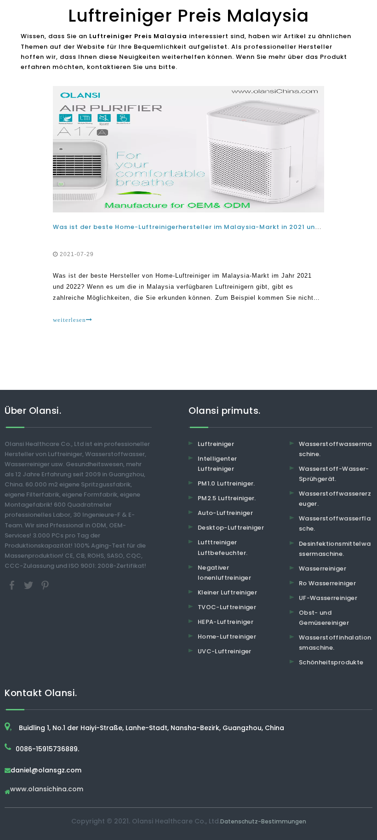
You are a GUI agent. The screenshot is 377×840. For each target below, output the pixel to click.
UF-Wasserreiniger (328, 598)
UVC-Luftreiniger (224, 651)
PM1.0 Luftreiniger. (226, 483)
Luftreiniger (216, 444)
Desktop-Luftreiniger (231, 527)
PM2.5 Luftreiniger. (227, 498)
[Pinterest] (45, 584)
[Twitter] (29, 584)
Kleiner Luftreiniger (227, 592)
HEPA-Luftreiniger (225, 621)
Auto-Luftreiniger (225, 513)
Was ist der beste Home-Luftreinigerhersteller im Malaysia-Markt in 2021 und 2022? (198, 227)
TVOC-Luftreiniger (227, 607)
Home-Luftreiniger (227, 636)
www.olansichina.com (46, 790)
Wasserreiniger (322, 568)
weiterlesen (69, 319)
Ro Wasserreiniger (327, 583)
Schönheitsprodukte (331, 662)
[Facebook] (13, 584)
